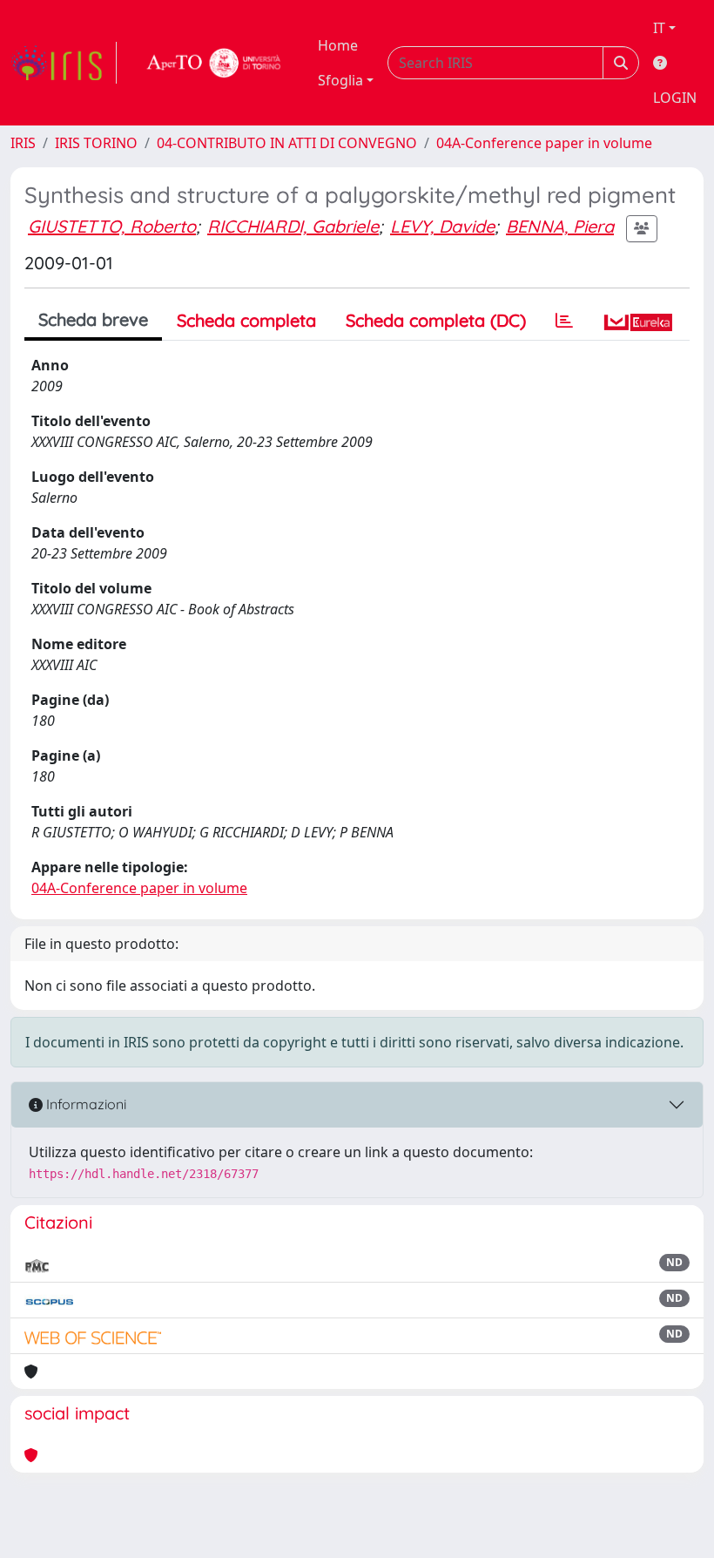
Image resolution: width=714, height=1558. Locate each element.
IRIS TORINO (96, 142)
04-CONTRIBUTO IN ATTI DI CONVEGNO (287, 142)
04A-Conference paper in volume (544, 142)
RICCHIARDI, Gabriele (293, 226)
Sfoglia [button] (340, 80)
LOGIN (675, 97)
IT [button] (659, 27)
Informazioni (84, 1104)
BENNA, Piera (560, 226)
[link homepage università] (214, 63)
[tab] (564, 320)
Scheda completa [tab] (246, 320)
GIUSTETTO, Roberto (112, 226)
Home (338, 45)
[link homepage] (63, 63)
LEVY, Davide (442, 226)
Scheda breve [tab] (93, 319)
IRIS (23, 142)
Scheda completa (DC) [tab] (436, 320)
